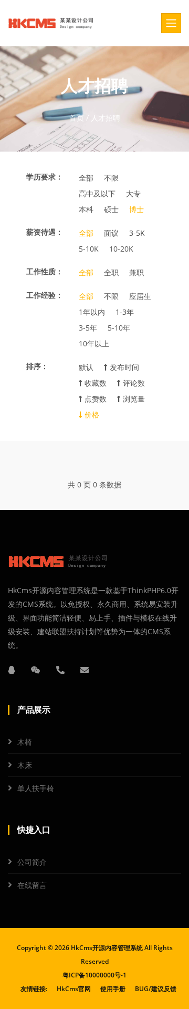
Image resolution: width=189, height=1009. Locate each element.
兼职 (136, 272)
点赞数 (94, 399)
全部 (86, 178)
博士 (136, 209)
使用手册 (112, 988)
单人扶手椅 (35, 788)
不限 (111, 178)
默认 (86, 367)
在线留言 (32, 885)
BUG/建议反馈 (155, 988)
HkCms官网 (74, 988)
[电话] (60, 670)
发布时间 (123, 367)
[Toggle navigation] (171, 23)
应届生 (140, 296)
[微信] (35, 670)
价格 (90, 414)
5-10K (89, 249)
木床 (24, 765)
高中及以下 (97, 193)
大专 (133, 193)
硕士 (111, 209)
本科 (86, 209)
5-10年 (119, 328)
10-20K (121, 249)
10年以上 (94, 343)
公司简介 (32, 862)
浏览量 (133, 399)
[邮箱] (85, 670)
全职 (111, 272)
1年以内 (92, 312)
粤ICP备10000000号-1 (94, 975)
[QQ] (11, 670)
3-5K (137, 233)
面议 (111, 233)
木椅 (24, 742)
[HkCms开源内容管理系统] (51, 23)
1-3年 (125, 312)
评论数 (133, 383)
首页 (76, 118)
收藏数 (94, 383)
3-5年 (88, 328)
